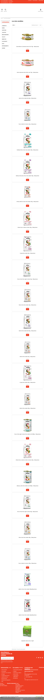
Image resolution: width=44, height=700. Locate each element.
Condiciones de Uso (5, 675)
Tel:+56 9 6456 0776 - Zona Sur (6, 2)
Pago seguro (17, 687)
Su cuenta (16, 667)
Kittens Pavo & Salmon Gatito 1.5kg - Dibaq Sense (27, 227)
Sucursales (17, 689)
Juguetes (4, 32)
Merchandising (5, 34)
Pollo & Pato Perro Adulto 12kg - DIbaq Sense (27, 537)
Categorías (5, 22)
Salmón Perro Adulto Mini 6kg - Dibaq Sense (27, 330)
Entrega (3, 674)
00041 (28, 178)
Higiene (3, 48)
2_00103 (27, 643)
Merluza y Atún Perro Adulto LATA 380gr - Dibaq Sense (27, 485)
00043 (27, 229)
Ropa (3, 43)
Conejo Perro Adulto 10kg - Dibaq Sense (27, 382)
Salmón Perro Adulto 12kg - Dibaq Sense (27, 408)
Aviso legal (17, 684)
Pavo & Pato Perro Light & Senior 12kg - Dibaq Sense (27, 511)
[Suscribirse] (12, 658)
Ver (27, 50)
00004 (27, 307)
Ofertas (1, 683)
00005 (27, 410)
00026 (27, 436)
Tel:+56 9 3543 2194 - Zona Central (7, 1)
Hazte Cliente (4, 669)
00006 (27, 358)
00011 (27, 281)
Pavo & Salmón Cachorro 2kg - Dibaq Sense (27, 124)
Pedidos (14, 671)
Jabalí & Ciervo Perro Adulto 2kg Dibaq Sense (27, 615)
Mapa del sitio (18, 691)
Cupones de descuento (15, 676)
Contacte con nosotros (6, 672)
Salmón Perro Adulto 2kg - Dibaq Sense (27, 356)
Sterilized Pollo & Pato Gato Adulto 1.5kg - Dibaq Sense (27, 150)
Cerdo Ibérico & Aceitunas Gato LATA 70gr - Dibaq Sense (27, 46)
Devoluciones (4, 678)
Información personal (17, 669)
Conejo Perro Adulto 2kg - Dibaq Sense (27, 253)
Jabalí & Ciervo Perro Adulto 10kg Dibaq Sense (27, 589)
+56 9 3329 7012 (29, 677)
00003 (27, 539)
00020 (27, 617)
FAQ (2, 681)
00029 (27, 488)
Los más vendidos (3, 685)
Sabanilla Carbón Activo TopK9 (27, 640)
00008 (27, 100)
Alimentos (4, 25)
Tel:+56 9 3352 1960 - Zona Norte (6, 0)
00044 (27, 462)
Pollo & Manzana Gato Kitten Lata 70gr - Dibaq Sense (27, 72)
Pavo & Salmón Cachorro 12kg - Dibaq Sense (27, 563)
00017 (27, 384)
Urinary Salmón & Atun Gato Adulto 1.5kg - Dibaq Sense (27, 201)
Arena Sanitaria (4, 29)
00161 (27, 74)
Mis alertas (15, 678)
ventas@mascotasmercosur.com (31, 679)
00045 (27, 152)
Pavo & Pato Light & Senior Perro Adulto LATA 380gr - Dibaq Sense (27, 434)
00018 (27, 255)
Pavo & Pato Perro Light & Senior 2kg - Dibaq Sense (27, 279)
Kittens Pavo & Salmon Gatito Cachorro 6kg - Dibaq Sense (27, 460)
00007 (27, 333)
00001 (27, 565)
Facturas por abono (17, 672)
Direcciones (15, 674)
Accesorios (4, 41)
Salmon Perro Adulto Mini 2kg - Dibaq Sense (27, 98)
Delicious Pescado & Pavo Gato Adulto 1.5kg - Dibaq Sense (27, 175)
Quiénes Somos (5, 677)
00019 (27, 591)
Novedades (4, 671)
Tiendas (17, 692)
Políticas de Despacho (6, 680)
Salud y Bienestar (4, 38)
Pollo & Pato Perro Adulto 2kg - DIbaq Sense (27, 305)
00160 (27, 48)
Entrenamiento (5, 45)
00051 (28, 203)
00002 (27, 126)
